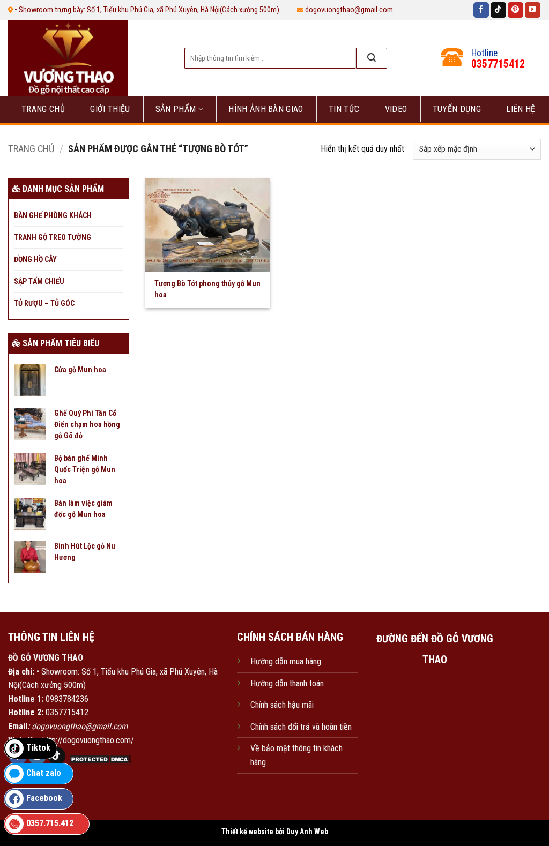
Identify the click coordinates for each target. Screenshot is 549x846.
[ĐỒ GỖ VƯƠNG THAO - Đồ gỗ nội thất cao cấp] (85, 58)
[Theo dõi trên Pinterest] (515, 10)
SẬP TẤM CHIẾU (39, 281)
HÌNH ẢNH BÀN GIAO (265, 109)
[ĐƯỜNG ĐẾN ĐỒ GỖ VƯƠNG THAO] (434, 724)
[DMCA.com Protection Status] (99, 759)
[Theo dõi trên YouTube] (532, 10)
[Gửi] (371, 58)
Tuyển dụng (457, 109)
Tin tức (344, 109)
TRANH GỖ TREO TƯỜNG (52, 237)
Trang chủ (43, 109)
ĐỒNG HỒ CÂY (35, 259)
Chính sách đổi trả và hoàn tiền (301, 727)
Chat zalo (43, 773)
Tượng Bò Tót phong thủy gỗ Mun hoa (207, 289)
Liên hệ (520, 109)
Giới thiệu (110, 109)
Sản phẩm (175, 109)
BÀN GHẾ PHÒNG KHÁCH (53, 215)
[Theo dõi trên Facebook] (481, 10)
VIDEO (396, 109)
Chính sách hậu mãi (282, 705)
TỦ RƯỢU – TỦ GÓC (44, 303)
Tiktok (38, 748)
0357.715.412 (49, 823)
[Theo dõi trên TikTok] (498, 10)
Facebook (44, 798)
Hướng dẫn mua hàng (285, 661)
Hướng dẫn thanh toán (287, 683)
